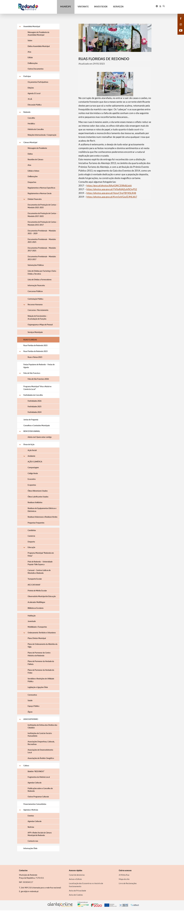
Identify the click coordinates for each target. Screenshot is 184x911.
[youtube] (180, 30)
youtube (179, 32)
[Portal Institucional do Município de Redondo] (36, 7)
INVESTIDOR (100, 6)
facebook (179, 20)
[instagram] (181, 24)
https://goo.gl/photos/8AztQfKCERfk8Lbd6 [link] (109, 185)
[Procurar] (163, 6)
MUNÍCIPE (65, 6)
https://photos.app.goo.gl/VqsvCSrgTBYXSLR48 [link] (111, 193)
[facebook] (180, 18)
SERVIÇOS (118, 6)
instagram (179, 26)
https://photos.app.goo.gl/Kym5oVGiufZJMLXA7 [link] (111, 196)
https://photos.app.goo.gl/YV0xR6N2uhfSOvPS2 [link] (111, 189)
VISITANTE (83, 6)
